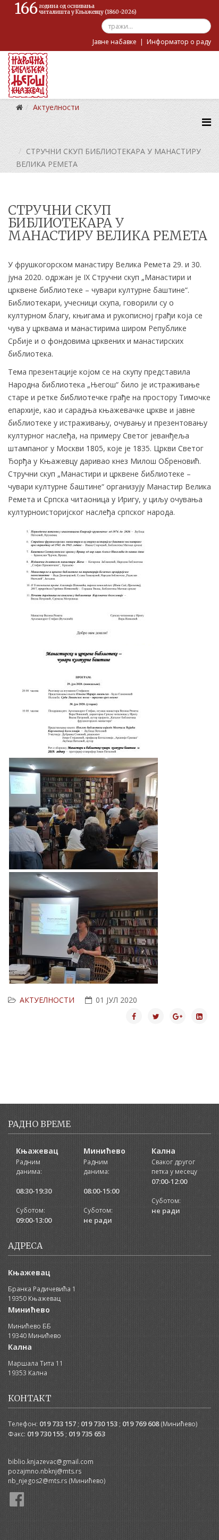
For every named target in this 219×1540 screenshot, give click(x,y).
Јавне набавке (114, 41)
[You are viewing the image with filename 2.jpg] (83, 585)
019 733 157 (57, 1423)
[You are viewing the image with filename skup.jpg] (83, 813)
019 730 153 (99, 1423)
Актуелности (47, 1000)
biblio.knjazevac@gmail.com (51, 1461)
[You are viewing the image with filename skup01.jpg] (83, 928)
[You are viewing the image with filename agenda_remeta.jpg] (83, 699)
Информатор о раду (179, 41)
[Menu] (206, 122)
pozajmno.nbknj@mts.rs (44, 1471)
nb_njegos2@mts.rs (37, 1480)
